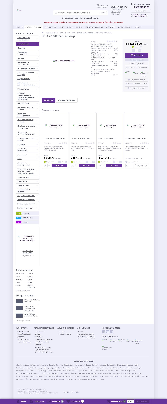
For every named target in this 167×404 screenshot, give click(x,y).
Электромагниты (24, 208)
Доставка (79, 27)
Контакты (138, 27)
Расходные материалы (22, 149)
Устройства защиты (26, 196)
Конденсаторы (23, 79)
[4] (113, 41)
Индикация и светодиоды (23, 63)
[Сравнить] (45, 165)
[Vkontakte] (107, 331)
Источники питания (26, 68)
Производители (50, 27)
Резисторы (22, 154)
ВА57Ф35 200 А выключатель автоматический (28, 252)
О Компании (110, 27)
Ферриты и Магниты (26, 200)
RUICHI (30, 279)
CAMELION (20, 274)
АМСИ (18, 285)
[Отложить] (49, 165)
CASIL (18, 277)
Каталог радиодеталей (33, 27)
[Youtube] (103, 331)
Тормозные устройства (22, 53)
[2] (109, 41)
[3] (111, 41)
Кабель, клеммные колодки (25, 74)
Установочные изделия (23, 190)
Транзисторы (23, 185)
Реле (19, 159)
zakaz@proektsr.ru (139, 14)
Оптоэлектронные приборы (25, 108)
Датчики (21, 48)
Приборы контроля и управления (26, 127)
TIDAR (30, 282)
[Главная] (42, 32)
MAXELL (30, 277)
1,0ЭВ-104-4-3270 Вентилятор (135, 138)
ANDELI (30, 274)
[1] (107, 41)
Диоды (20, 58)
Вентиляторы (23, 44)
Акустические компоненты (23, 39)
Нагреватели (23, 103)
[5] (115, 41)
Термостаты (22, 177)
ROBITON (19, 279)
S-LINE (18, 282)
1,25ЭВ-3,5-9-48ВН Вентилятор (54, 138)
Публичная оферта (124, 27)
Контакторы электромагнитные (25, 84)
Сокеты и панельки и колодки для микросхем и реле (25, 171)
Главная (19, 27)
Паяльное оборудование (23, 115)
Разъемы (21, 144)
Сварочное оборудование (23, 164)
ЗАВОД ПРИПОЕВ (31, 286)
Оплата (69, 27)
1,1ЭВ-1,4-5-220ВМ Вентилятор (81, 138)
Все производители (23, 291)
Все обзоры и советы (23, 321)
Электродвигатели (25, 204)
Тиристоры (22, 181)
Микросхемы (23, 89)
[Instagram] (111, 331)
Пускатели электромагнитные (25, 133)
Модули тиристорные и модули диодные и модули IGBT (25, 96)
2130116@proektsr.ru (140, 16)
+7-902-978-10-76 (141, 7)
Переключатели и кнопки (25, 121)
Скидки (61, 27)
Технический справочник (94, 27)
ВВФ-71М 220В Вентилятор (107, 138)
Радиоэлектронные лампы (25, 139)
